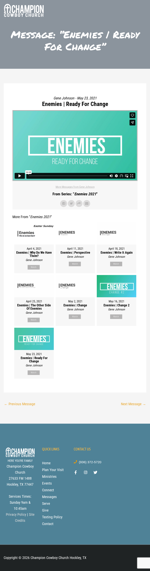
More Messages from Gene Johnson (75, 187)
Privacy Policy (16, 514)
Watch (33, 267)
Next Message (133, 404)
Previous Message (19, 404)
